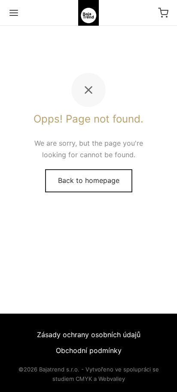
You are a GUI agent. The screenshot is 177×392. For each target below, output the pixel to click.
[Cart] (163, 13)
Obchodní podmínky (89, 350)
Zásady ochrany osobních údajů (88, 334)
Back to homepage (88, 180)
